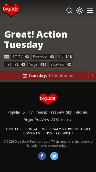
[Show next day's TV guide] (92, 75)
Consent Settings (37, 133)
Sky (69, 112)
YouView (42, 119)
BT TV (27, 112)
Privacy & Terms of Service (70, 129)
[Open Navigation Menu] (90, 10)
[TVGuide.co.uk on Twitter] (54, 156)
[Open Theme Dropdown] (80, 10)
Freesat (41, 112)
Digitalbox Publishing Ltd (32, 141)
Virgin (28, 119)
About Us (13, 129)
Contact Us (35, 129)
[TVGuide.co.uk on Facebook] (42, 156)
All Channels (61, 119)
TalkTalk (81, 112)
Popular (13, 112)
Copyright (64, 133)
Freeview (56, 112)
